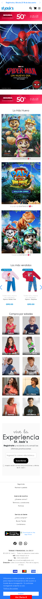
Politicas (21, 506)
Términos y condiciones (21, 502)
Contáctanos (21, 524)
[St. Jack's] (7, 8)
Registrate (21, 484)
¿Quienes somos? (21, 499)
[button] (2, 2)
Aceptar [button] (21, 593)
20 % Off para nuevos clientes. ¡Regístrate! (21, 3)
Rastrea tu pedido (21, 487)
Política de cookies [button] (11, 588)
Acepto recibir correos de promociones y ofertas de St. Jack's (22, 466)
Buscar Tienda (21, 521)
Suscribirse (21, 460)
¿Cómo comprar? (21, 518)
